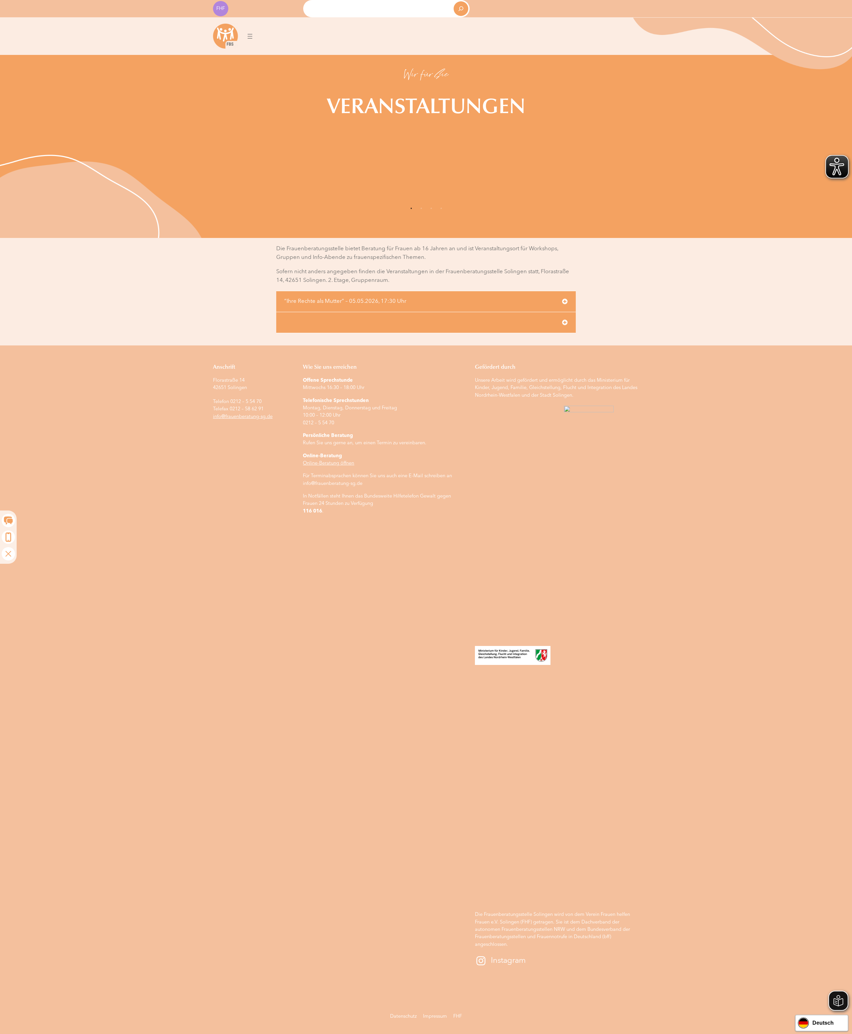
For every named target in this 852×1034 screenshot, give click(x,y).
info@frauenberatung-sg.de (243, 416)
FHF (220, 8)
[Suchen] (461, 8)
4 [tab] (441, 208)
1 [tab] (411, 208)
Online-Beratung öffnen (328, 463)
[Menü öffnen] (250, 36)
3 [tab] (431, 208)
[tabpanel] (426, 95)
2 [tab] (421, 208)
